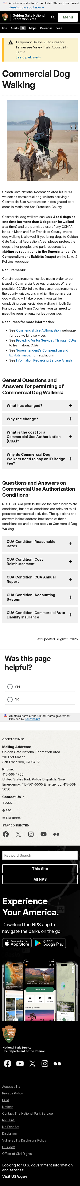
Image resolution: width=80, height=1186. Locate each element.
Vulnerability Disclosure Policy (24, 1140)
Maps (32, 28)
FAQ (8, 810)
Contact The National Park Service (27, 1113)
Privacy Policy (12, 1093)
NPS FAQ (8, 1120)
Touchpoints (32, 719)
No (17, 699)
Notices (7, 1107)
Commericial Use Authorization (38, 330)
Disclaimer (9, 1133)
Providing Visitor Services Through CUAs (46, 340)
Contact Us (12, 797)
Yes (17, 686)
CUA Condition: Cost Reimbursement (25, 561)
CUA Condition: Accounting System (31, 597)
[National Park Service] (5, 17)
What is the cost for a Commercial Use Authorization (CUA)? (34, 436)
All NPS (40, 879)
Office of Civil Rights (17, 1154)
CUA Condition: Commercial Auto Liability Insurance (36, 614)
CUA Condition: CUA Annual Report (31, 579)
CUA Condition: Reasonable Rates (31, 543)
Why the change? (22, 419)
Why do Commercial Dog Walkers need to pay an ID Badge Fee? (36, 459)
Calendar (46, 28)
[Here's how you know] (40, 5)
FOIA (5, 1100)
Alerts (17, 28)
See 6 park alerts (28, 57)
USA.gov (8, 1147)
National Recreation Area (29, 17)
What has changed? (24, 405)
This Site (40, 868)
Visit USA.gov (14, 1176)
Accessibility (11, 1086)
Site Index (13, 817)
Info (4, 28)
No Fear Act (10, 1127)
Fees (59, 28)
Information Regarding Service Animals (44, 360)
